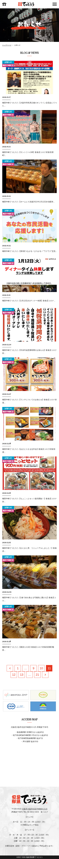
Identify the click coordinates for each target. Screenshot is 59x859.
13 (21, 674)
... (25, 668)
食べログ (44, 812)
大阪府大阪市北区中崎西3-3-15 (34, 809)
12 (13, 674)
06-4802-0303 (33, 812)
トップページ (6, 45)
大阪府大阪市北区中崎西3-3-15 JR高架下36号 (29, 727)
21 (37, 674)
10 (41, 668)
